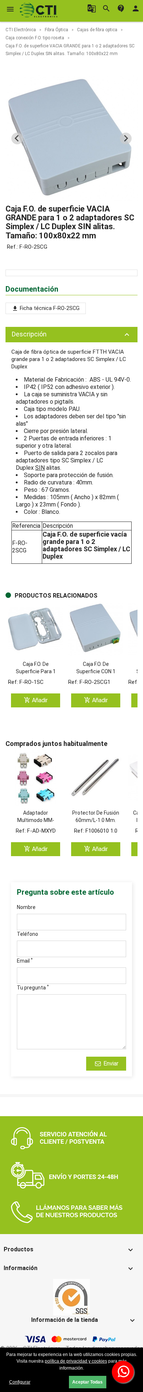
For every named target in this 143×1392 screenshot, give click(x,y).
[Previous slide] (17, 138)
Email (25, 960)
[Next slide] (126, 138)
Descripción (71, 334)
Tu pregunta (33, 987)
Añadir (36, 700)
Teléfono (27, 934)
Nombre (26, 907)
